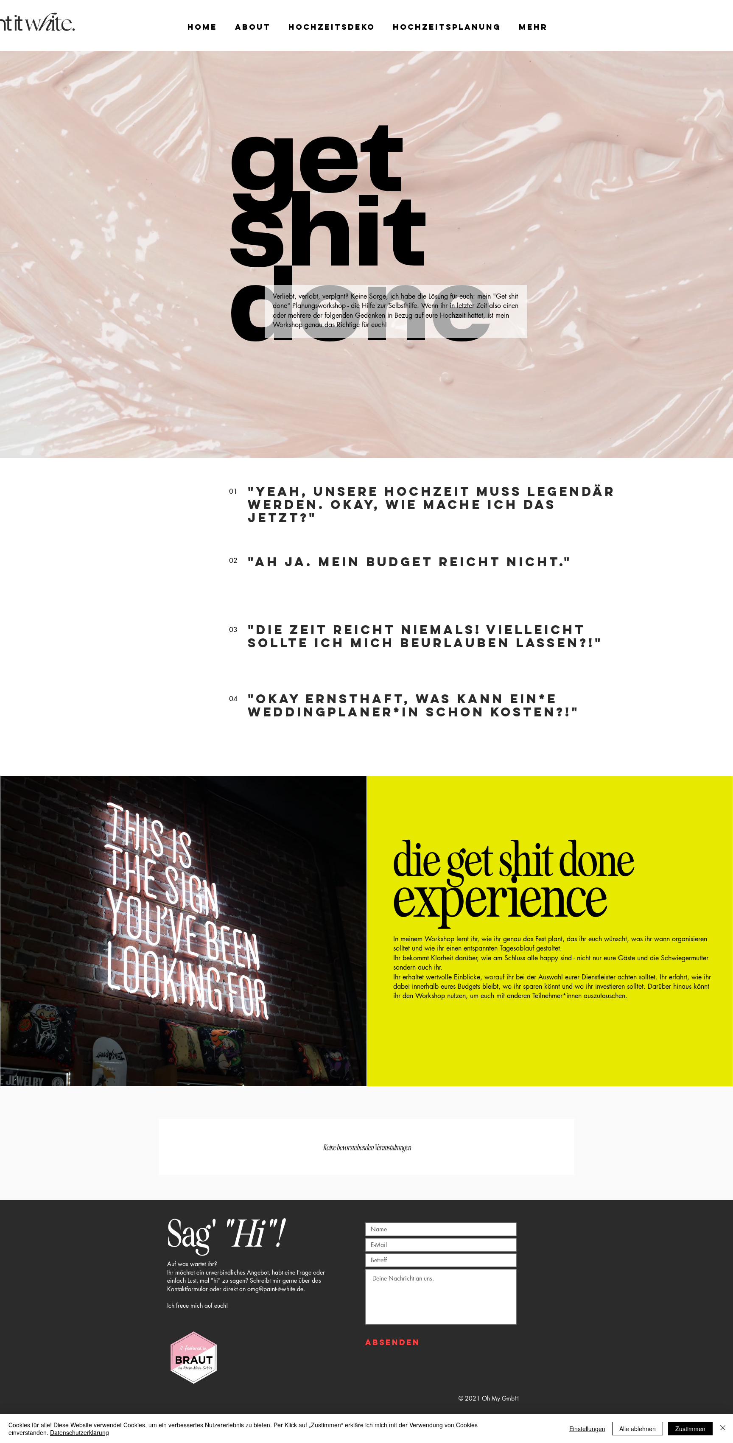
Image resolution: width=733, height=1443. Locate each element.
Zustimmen (690, 1428)
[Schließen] (723, 1428)
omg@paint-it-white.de (275, 1289)
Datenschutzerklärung (79, 1432)
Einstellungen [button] (587, 1428)
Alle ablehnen (637, 1428)
